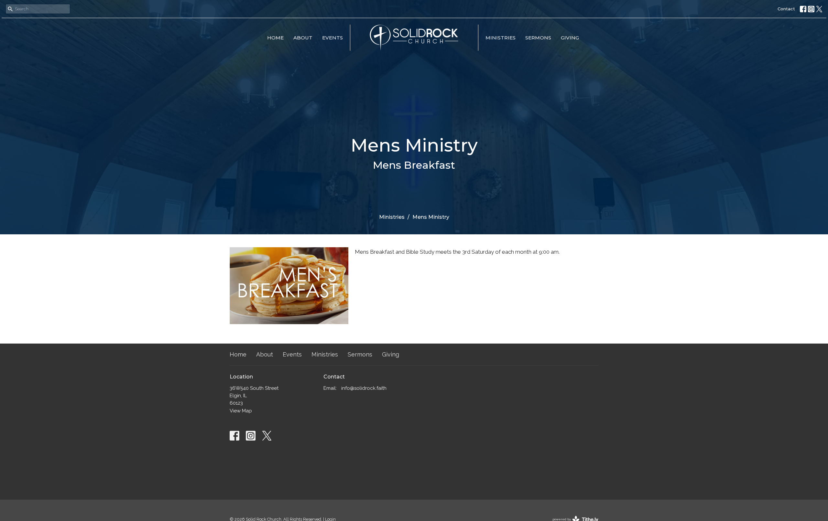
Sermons (538, 38)
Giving (570, 38)
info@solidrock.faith (364, 388)
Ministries (500, 38)
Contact (786, 8)
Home (275, 38)
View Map (241, 411)
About (302, 38)
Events (332, 38)
